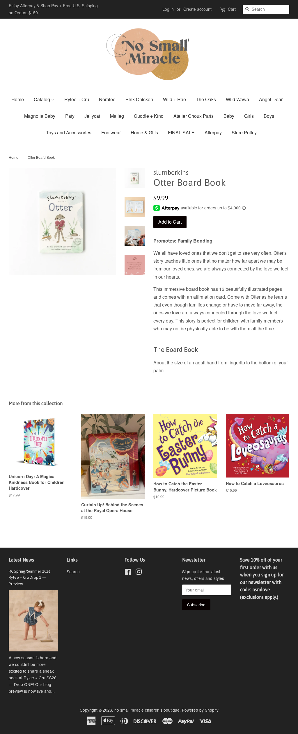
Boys (269, 116)
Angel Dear (271, 99)
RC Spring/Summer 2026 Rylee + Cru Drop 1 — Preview (29, 577)
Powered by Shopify (200, 710)
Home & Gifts (144, 132)
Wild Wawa (237, 99)
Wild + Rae (174, 99)
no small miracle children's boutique (147, 710)
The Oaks (206, 99)
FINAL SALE (181, 132)
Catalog (42, 99)
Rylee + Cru (76, 99)
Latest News (21, 559)
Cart (232, 9)
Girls (249, 116)
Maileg (117, 116)
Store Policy (244, 132)
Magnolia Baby (39, 116)
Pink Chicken (139, 99)
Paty (69, 116)
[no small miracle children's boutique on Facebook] (128, 573)
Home (17, 99)
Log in (168, 9)
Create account (197, 9)
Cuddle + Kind (149, 116)
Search (73, 571)
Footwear (111, 132)
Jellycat (92, 116)
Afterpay (213, 132)
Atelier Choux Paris (193, 116)
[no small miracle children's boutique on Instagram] (138, 573)
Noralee (107, 99)
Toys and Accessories (68, 132)
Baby (229, 116)
